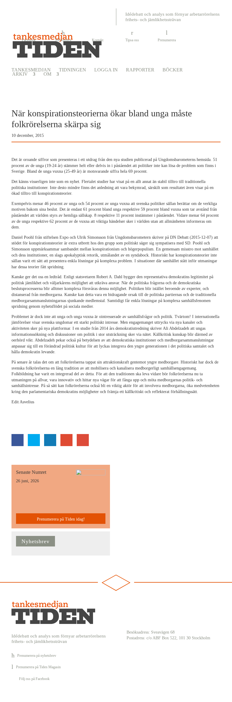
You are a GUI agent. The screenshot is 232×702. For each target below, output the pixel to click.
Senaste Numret (31, 472)
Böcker (173, 70)
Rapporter (140, 70)
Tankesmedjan (31, 70)
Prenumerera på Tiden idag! (61, 519)
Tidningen (72, 70)
